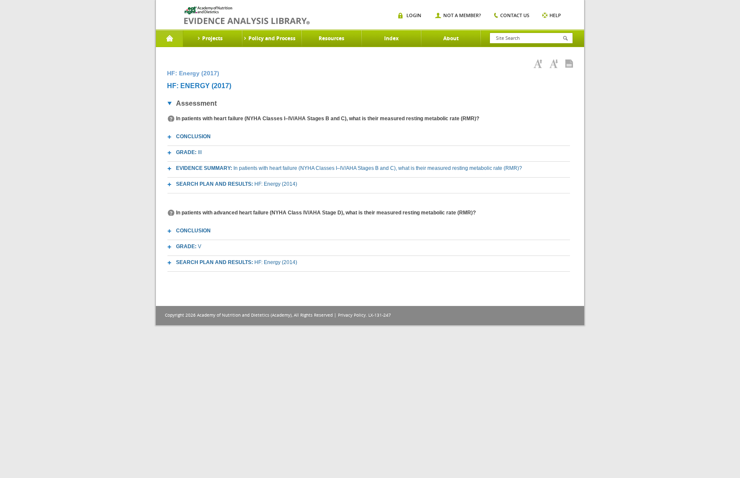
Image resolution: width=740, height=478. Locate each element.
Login (413, 15)
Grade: (189, 152)
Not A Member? (462, 15)
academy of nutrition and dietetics (247, 15)
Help (555, 15)
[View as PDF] (569, 63)
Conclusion (193, 137)
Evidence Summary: (349, 168)
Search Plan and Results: (236, 184)
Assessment (196, 103)
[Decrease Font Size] (553, 63)
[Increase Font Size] (538, 63)
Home (169, 38)
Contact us (514, 15)
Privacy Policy (352, 315)
